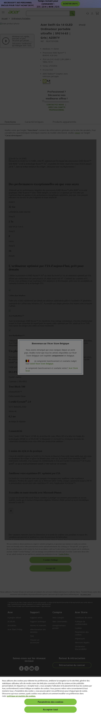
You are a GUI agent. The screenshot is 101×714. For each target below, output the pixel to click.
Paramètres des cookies (50, 701)
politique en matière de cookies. (21, 696)
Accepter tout (50, 709)
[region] (50, 695)
